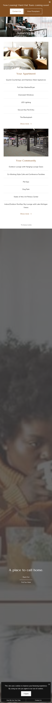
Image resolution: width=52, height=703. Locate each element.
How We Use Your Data (13, 700)
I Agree (26, 694)
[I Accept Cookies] (49, 684)
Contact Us (38, 700)
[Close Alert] (49, 2)
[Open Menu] (49, 20)
